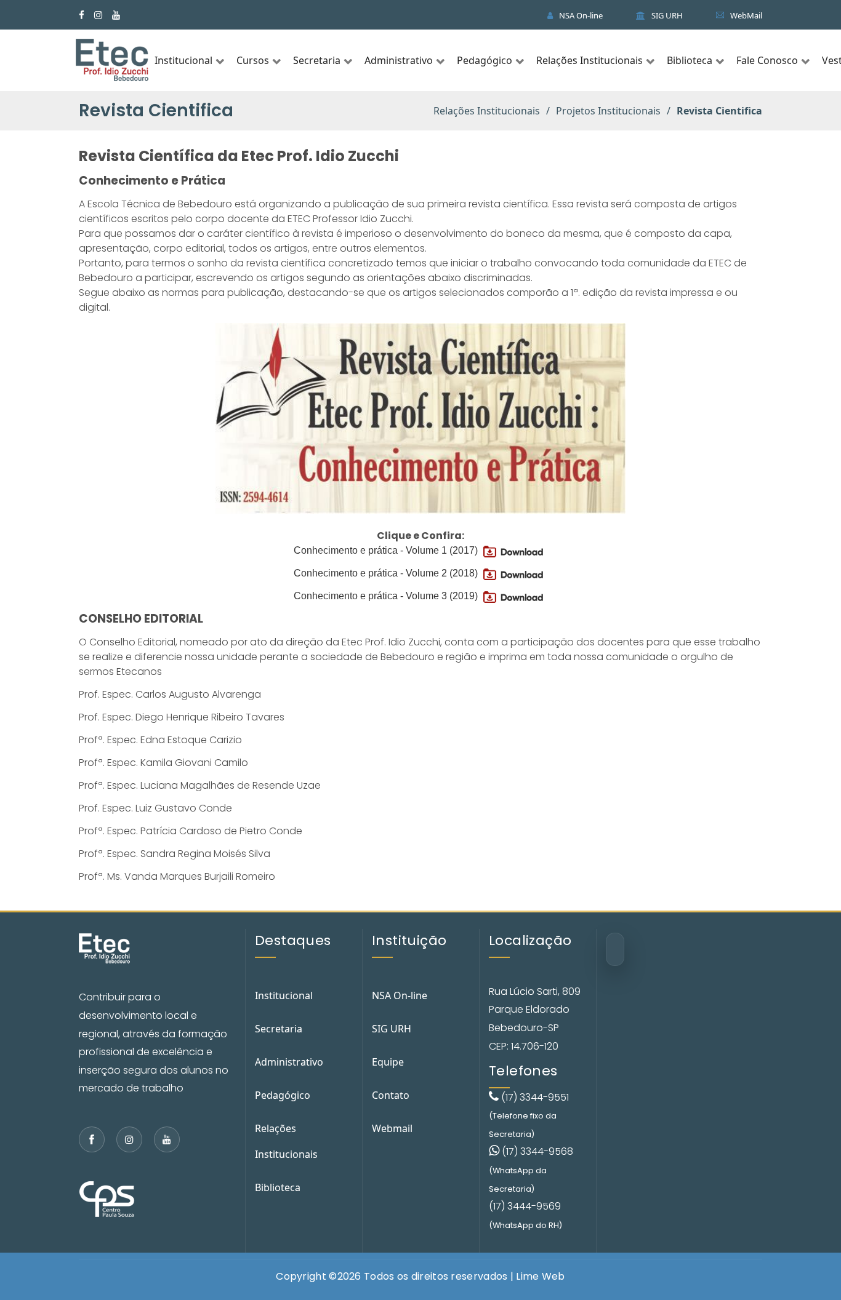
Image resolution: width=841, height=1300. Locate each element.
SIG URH (666, 15)
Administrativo (398, 60)
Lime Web (540, 1276)
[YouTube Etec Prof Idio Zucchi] (116, 15)
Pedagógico (484, 60)
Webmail (392, 1128)
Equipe (388, 1062)
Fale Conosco (767, 60)
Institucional (183, 60)
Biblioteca (689, 60)
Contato (390, 1095)
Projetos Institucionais (608, 111)
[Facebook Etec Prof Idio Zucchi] (92, 1139)
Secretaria (316, 60)
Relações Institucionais (589, 60)
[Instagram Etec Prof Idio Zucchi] (129, 1139)
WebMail (745, 15)
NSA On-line (580, 15)
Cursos (252, 60)
